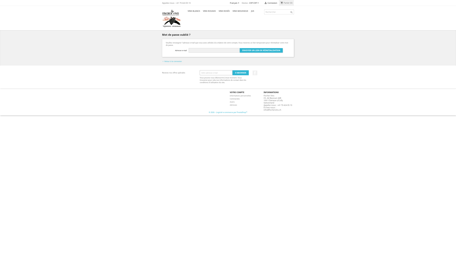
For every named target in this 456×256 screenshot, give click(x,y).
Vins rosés (224, 11)
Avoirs (232, 102)
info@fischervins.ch (272, 110)
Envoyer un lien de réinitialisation (261, 50)
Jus (252, 11)
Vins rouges (209, 11)
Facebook (255, 73)
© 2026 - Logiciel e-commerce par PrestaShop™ (228, 112)
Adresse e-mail (181, 50)
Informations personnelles (240, 96)
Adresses (233, 105)
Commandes (235, 99)
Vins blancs (194, 11)
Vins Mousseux (240, 11)
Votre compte (237, 92)
